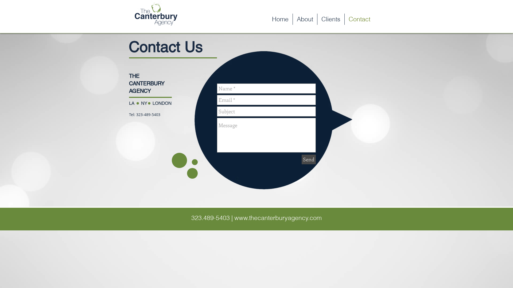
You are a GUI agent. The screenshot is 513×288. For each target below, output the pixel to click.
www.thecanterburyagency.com (278, 218)
